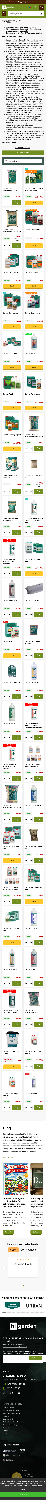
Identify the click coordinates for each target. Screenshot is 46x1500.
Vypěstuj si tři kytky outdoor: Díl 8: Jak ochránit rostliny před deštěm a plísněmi (14, 1202)
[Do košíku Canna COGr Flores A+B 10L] (38, 1066)
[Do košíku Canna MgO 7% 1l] (16, 983)
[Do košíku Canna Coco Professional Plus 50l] (16, 245)
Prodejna (6, 1416)
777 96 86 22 (13, 1388)
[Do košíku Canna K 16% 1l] (38, 942)
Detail (34, 202)
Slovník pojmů (8, 1419)
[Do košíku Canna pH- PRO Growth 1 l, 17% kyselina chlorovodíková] (16, 778)
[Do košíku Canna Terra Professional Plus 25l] (16, 819)
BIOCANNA (29, 69)
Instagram (14, 1393)
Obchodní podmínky (10, 1425)
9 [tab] (42, 1312)
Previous (4, 1267)
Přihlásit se (35, 1358)
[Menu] (4, 13)
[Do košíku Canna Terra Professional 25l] (38, 1024)
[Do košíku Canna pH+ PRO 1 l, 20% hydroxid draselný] (16, 573)
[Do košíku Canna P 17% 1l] (38, 983)
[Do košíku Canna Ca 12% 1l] (38, 696)
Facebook (6, 1393)
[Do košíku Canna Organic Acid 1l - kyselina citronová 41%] (38, 532)
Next (42, 1267)
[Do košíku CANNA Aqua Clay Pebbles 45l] (16, 532)
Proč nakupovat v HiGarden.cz (13, 1422)
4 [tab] (18, 1312)
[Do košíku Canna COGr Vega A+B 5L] (16, 1107)
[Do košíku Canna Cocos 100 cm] (38, 614)
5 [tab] (23, 1312)
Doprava (6, 1428)
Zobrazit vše (8, 1158)
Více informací (37, 1486)
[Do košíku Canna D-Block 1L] (38, 1107)
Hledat (41, 14)
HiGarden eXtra (8, 1407)
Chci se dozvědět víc (22, 148)
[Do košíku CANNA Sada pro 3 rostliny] (16, 491)
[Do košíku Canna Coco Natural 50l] (38, 491)
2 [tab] (9, 1312)
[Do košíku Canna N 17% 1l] (16, 737)
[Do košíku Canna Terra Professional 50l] (16, 202)
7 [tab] (32, 1312)
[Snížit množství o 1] (4, 202)
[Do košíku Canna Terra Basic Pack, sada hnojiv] (38, 778)
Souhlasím (23, 1495)
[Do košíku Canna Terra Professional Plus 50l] (38, 448)
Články (5, 1431)
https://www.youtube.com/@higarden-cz (20, 1393)
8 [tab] (37, 1312)
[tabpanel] (15, 1199)
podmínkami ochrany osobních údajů (15, 1347)
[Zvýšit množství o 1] (9, 202)
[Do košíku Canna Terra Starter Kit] (16, 696)
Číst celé (8, 1232)
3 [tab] (13, 1312)
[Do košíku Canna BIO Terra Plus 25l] (38, 860)
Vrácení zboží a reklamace (12, 1410)
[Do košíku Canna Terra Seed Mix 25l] (38, 655)
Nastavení (23, 1489)
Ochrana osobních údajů (11, 1413)
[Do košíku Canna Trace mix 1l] (38, 819)
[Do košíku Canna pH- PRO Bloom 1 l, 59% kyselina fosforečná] (38, 737)
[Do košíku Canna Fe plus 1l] (16, 614)
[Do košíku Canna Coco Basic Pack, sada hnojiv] (16, 901)
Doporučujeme (14, 161)
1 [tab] (4, 1312)
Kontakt (5, 1433)
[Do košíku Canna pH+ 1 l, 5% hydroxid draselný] (16, 1024)
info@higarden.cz (16, 1384)
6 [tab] (27, 1312)
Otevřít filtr (23, 152)
